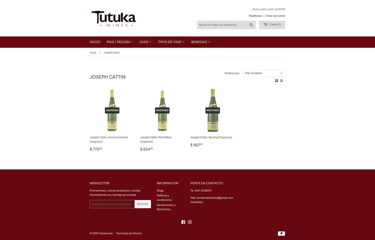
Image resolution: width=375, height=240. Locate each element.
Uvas (144, 42)
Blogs (160, 190)
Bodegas (199, 42)
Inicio (95, 42)
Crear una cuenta (275, 15)
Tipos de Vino (170, 42)
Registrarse (255, 15)
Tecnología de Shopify (129, 233)
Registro (142, 204)
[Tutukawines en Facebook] (183, 222)
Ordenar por (232, 73)
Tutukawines (106, 233)
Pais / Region (118, 42)
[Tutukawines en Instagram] (190, 222)
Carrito (275, 24)
